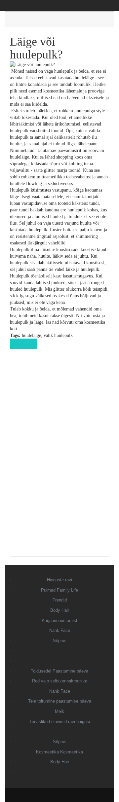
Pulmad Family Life (59, 590)
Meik (59, 711)
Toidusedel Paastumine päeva (59, 671)
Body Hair (59, 610)
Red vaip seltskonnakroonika (59, 680)
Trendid (60, 600)
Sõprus (59, 640)
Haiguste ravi (59, 579)
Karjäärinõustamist (59, 620)
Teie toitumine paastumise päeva (59, 701)
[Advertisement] (59, 457)
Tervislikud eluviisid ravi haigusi (59, 721)
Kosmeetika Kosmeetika (59, 751)
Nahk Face (59, 630)
